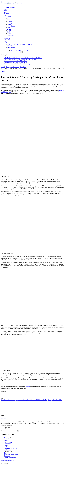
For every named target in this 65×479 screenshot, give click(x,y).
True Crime (10, 35)
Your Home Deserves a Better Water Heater (15, 61)
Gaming (9, 23)
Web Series (7, 39)
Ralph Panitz (39, 400)
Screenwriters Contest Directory (19, 50)
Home (5, 9)
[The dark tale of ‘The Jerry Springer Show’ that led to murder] (12, 415)
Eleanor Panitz (8, 400)
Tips (5, 453)
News (5, 10)
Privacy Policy (8, 442)
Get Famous (7, 443)
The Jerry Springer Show (49, 400)
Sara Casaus (6, 73)
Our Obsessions (14, 67)
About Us (6, 440)
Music (9, 27)
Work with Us (8, 446)
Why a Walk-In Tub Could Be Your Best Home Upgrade (19, 62)
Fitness (13, 26)
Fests (5, 41)
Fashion (9, 21)
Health (9, 24)
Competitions (11, 47)
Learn (5, 42)
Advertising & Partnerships (11, 454)
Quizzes (9, 18)
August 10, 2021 (5, 71)
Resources (10, 49)
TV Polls (6, 13)
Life (5, 15)
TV (5, 12)
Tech (8, 32)
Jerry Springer (15, 400)
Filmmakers (7, 38)
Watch (5, 36)
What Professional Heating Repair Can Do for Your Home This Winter (23, 58)
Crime (2, 400)
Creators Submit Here (10, 457)
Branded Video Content (10, 448)
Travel (9, 33)
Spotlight (9, 45)
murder (21, 400)
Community (7, 456)
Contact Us (7, 445)
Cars (8, 19)
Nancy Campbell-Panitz (29, 400)
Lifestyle (3, 67)
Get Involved (7, 450)
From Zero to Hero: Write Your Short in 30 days (20, 44)
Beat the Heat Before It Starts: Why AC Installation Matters (20, 59)
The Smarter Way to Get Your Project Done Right (17, 64)
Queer (9, 29)
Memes (9, 16)
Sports (9, 30)
